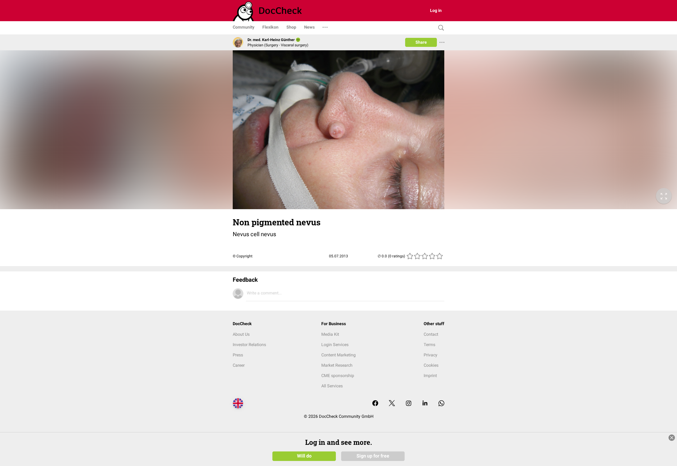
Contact (431, 334)
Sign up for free (372, 456)
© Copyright (243, 256)
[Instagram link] (408, 403)
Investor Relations (249, 344)
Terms (429, 344)
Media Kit (330, 334)
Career (239, 365)
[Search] (439, 28)
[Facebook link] (375, 403)
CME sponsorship (337, 375)
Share (421, 42)
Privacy (430, 354)
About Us (241, 334)
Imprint (430, 375)
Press (238, 354)
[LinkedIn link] (425, 403)
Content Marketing (338, 354)
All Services (332, 385)
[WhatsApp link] (441, 403)
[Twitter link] (392, 403)
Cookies (431, 365)
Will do (304, 456)
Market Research (337, 365)
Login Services (335, 344)
